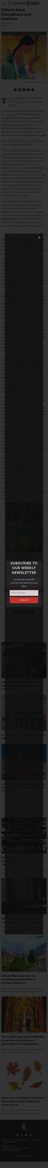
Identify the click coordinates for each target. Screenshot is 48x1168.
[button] (39, 237)
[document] (24, 584)
